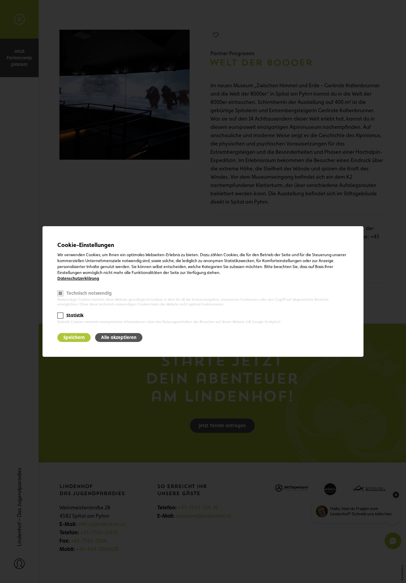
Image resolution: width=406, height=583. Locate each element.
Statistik (75, 315)
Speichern (74, 337)
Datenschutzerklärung (78, 278)
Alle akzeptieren (118, 337)
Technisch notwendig (89, 293)
